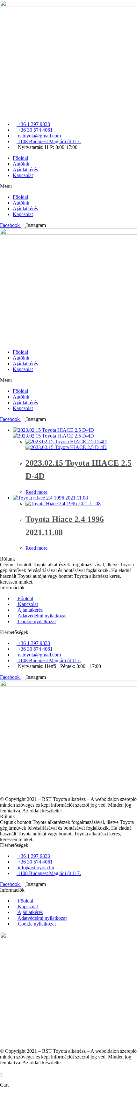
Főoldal (20, 158)
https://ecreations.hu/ (83, 810)
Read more (36, 492)
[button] (68, 186)
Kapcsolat (23, 175)
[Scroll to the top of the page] (2, 1068)
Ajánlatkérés (25, 169)
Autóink (21, 164)
